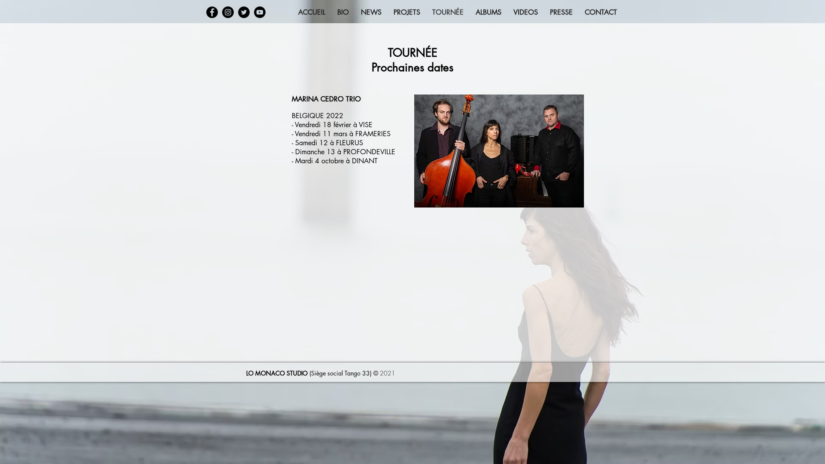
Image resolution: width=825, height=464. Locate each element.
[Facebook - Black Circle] (212, 12)
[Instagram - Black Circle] (228, 12)
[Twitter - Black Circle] (244, 12)
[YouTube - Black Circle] (260, 12)
